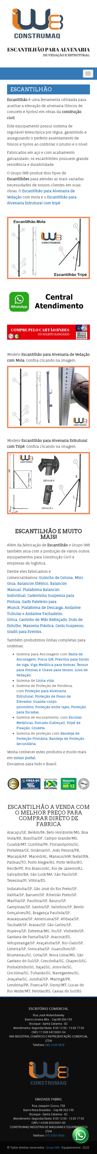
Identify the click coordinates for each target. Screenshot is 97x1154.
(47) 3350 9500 (55, 1135)
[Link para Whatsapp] (48, 302)
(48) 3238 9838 (55, 1045)
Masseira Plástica (38, 625)
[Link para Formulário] (48, 332)
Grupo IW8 (53, 1147)
